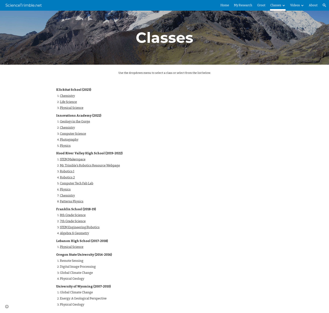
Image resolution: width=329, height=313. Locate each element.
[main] (164, 37)
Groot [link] (261, 5)
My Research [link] (243, 5)
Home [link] (224, 5)
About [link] (313, 5)
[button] (324, 5)
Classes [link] (275, 5)
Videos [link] (295, 5)
